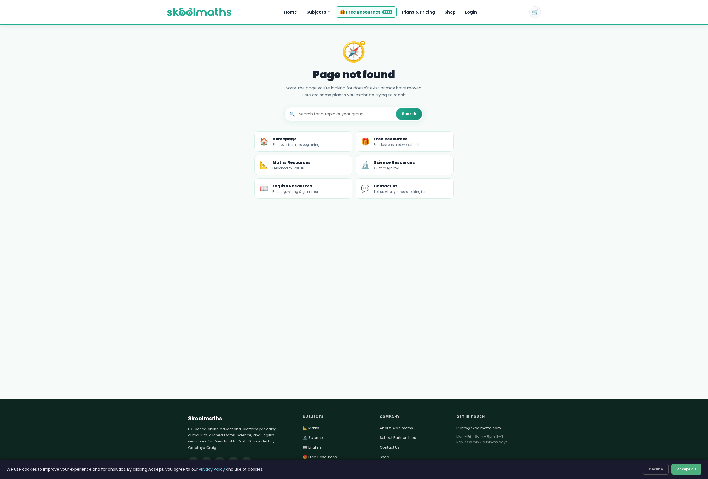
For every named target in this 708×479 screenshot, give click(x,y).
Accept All (686, 469)
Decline (656, 469)
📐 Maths (311, 428)
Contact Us (390, 447)
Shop (450, 12)
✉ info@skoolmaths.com (478, 428)
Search (409, 113)
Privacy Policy (212, 469)
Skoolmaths (205, 418)
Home (290, 12)
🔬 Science (313, 437)
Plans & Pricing (418, 12)
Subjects (318, 12)
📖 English (312, 447)
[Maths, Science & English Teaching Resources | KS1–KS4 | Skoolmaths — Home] (199, 12)
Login (471, 12)
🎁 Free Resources (365, 12)
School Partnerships (398, 437)
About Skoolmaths (396, 428)
